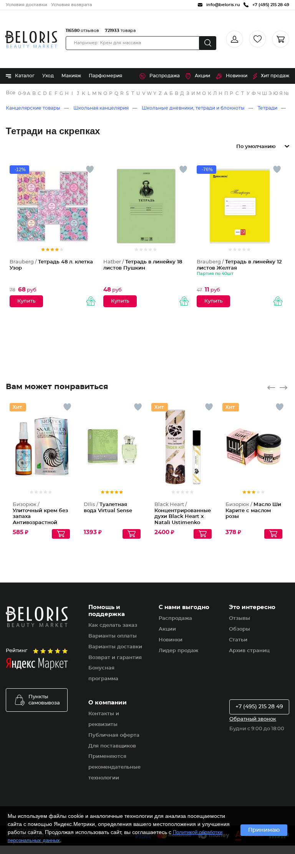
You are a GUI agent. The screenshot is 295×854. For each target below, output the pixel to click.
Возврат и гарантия (115, 657)
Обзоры (239, 629)
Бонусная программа (103, 673)
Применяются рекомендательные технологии (114, 767)
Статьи (238, 640)
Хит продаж (275, 75)
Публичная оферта (113, 735)
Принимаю (264, 830)
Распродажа (164, 75)
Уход (48, 75)
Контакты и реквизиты (103, 719)
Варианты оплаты (112, 636)
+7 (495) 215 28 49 (259, 706)
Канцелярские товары (33, 108)
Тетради (267, 108)
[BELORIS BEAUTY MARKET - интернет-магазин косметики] (31, 39)
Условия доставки (26, 5)
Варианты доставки (115, 646)
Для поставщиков (112, 746)
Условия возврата (71, 5)
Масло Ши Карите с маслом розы (253, 510)
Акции (202, 75)
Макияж (71, 75)
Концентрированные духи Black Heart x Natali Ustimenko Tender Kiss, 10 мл (182, 516)
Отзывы (239, 618)
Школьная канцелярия (101, 108)
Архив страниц (249, 650)
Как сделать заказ (112, 625)
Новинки (236, 75)
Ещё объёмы (206, 459)
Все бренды (11, 92)
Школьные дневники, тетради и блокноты (193, 108)
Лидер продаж (178, 650)
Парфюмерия (105, 75)
